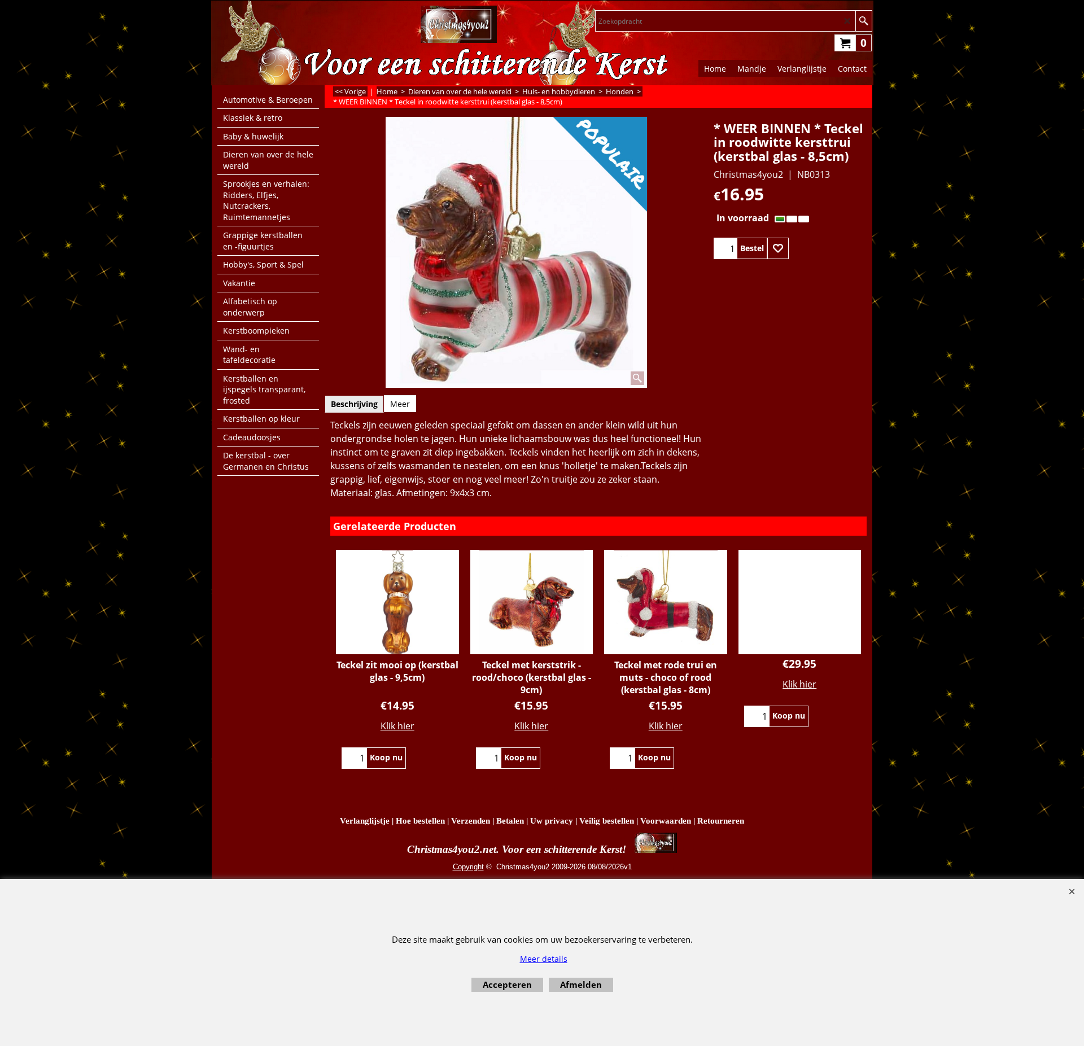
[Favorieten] (778, 248)
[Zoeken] (863, 21)
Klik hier (397, 726)
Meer (400, 404)
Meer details (543, 958)
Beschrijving (354, 404)
